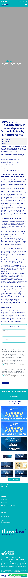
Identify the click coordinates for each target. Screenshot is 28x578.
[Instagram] (2, 1)
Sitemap (3, 491)
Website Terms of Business (9, 487)
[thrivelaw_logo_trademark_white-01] (5, 4)
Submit (5, 382)
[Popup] (26, 4)
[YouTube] (5, 1)
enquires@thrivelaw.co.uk (18, 321)
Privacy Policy (5, 485)
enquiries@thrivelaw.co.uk (9, 505)
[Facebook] (6, 1)
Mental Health (7, 141)
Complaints (4, 489)
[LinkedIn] (3, 1)
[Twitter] (1, 1)
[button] (18, 575)
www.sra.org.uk (6, 567)
